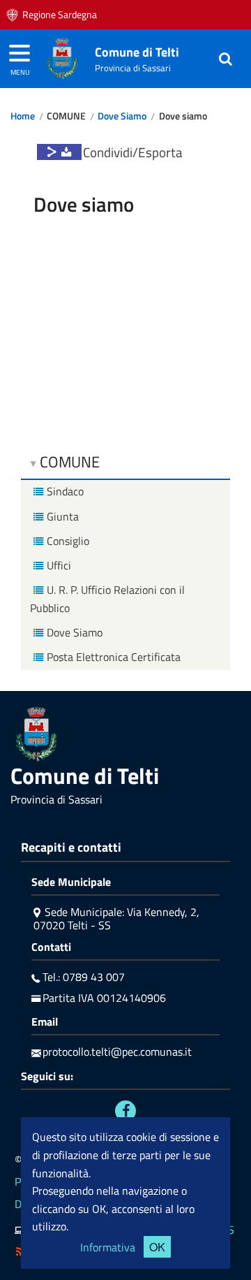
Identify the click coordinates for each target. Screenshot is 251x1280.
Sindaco (65, 491)
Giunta (63, 516)
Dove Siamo (122, 116)
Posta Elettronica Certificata (114, 656)
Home (22, 116)
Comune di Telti (137, 52)
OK (157, 1247)
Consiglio (68, 540)
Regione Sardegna (59, 14)
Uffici (59, 565)
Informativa (107, 1247)
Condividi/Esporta (133, 152)
